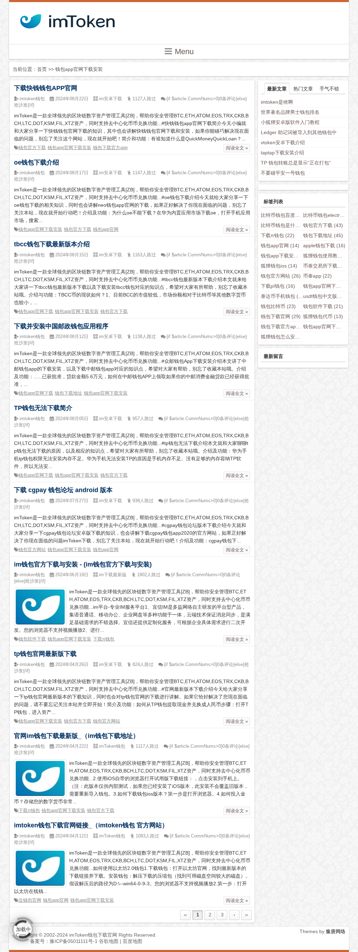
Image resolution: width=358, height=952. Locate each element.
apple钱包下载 (324, 245)
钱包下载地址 (68, 393)
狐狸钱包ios (279, 266)
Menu (183, 51)
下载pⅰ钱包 (278, 286)
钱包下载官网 (281, 316)
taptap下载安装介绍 (282, 152)
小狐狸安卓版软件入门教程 (290, 122)
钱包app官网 (106, 229)
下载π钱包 (103, 639)
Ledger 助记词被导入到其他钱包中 (299, 132)
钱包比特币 (278, 306)
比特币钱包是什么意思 (290, 225)
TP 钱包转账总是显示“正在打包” (296, 163)
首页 (42, 69)
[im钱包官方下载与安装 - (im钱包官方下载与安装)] (40, 606)
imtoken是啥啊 (277, 102)
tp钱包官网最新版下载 (45, 653)
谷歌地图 (109, 941)
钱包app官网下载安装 (69, 147)
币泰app (317, 276)
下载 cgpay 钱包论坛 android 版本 (63, 489)
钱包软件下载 (32, 639)
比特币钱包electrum (330, 215)
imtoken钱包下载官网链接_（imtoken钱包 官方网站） (91, 825)
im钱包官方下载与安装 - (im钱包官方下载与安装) (83, 564)
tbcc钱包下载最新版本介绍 (52, 244)
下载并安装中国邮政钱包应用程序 (61, 326)
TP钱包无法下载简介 (43, 407)
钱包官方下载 (32, 147)
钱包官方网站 (32, 549)
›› (246, 914)
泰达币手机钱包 (283, 296)
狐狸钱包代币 (323, 316)
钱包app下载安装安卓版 (292, 255)
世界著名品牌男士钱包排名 (290, 112)
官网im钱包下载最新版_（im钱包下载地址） (76, 735)
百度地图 (132, 941)
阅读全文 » (237, 148)
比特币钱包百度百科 (288, 215)
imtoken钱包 (32, 98)
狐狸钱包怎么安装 (285, 336)
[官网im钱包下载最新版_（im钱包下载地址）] (40, 778)
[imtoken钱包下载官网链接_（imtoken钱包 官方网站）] (40, 868)
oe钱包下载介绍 (36, 162)
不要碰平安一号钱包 (283, 173)
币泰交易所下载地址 (330, 266)
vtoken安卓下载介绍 (283, 142)
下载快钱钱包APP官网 (45, 88)
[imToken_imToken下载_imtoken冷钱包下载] (66, 19)
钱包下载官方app (110, 147)
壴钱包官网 (30, 900)
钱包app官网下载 (36, 311)
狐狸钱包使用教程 (328, 255)
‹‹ (185, 914)
